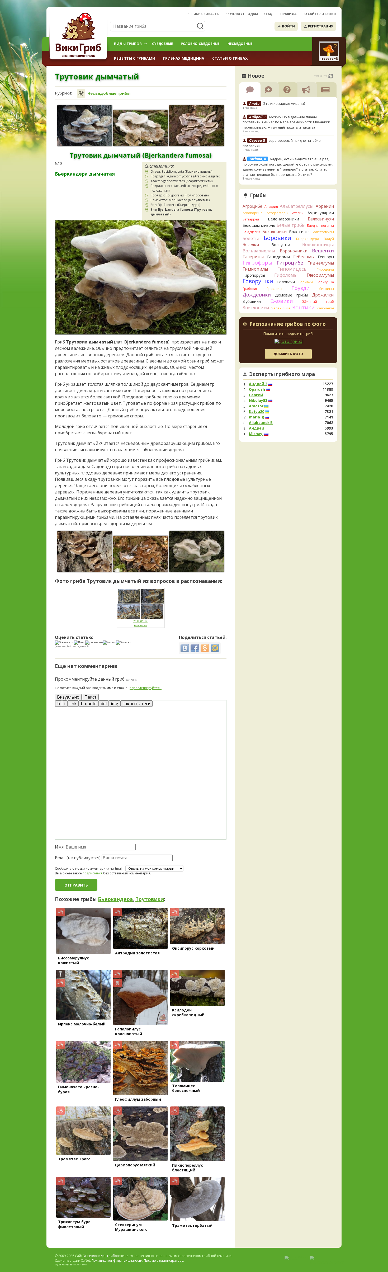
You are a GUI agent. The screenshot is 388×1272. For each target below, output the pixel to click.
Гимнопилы (255, 269)
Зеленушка (280, 308)
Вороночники (293, 251)
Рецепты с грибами (134, 58)
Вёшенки (323, 250)
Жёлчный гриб (318, 301)
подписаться (92, 873)
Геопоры (326, 256)
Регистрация (320, 26)
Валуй (329, 238)
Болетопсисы (323, 231)
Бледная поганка (320, 225)
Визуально (68, 697)
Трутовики (149, 899)
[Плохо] (79, 642)
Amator (256, 406)
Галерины (253, 257)
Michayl (256, 434)
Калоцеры (325, 308)
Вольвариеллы (259, 251)
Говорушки (258, 281)
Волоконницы (318, 244)
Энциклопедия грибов (101, 1256)
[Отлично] (123, 642)
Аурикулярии (320, 212)
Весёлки (251, 244)
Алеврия (271, 206)
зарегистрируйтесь (146, 687)
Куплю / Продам (243, 14)
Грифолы (274, 288)
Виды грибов (128, 43)
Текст (91, 697)
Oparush (257, 389)
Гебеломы (303, 257)
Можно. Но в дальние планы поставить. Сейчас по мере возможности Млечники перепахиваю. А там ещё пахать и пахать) (286, 122)
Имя (59, 847)
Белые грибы (291, 225)
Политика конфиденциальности (117, 1260)
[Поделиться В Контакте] (185, 648)
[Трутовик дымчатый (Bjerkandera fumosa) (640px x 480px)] (196, 125)
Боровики (277, 238)
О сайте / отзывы (320, 14)
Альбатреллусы (297, 206)
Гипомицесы (292, 269)
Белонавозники (283, 219)
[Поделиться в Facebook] (195, 648)
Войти (288, 26)
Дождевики (257, 294)
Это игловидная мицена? (284, 103)
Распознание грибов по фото (287, 324)
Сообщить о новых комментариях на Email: (89, 868)
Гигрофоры (257, 262)
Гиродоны (325, 269)
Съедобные (162, 43)
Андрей (256, 428)
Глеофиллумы (320, 275)
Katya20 (256, 411)
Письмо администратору (163, 1260)
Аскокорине (253, 212)
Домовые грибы (291, 295)
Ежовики (281, 300)
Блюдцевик (251, 232)
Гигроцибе (290, 262)
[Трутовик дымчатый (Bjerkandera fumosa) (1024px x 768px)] (196, 551)
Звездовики (256, 307)
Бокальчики (274, 231)
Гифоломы (286, 275)
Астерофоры (277, 212)
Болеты (251, 238)
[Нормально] (94, 642)
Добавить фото (288, 354)
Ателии (298, 213)
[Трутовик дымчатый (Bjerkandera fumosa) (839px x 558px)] (140, 554)
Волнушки (280, 244)
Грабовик (250, 288)
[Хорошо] (109, 642)
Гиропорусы (254, 275)
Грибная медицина (183, 58)
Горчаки (306, 282)
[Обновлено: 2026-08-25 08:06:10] (330, 76)
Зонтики (303, 307)
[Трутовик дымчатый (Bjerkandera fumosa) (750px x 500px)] (140, 128)
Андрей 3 (258, 384)
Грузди (300, 287)
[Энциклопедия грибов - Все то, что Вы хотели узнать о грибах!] (79, 36)
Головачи (286, 281)
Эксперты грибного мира (282, 374)
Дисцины (326, 288)
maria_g (256, 417)
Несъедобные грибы (108, 93)
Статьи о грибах (230, 58)
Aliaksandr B (261, 423)
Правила (288, 14)
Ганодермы (278, 256)
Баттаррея (251, 219)
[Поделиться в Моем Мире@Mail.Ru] (215, 648)
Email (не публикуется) (78, 858)
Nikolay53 (258, 400)
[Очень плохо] (64, 642)
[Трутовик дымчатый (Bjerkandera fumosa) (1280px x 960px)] (84, 125)
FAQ (269, 14)
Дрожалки (323, 295)
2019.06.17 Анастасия (140, 623)
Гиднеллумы (320, 263)
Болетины (299, 231)
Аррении (325, 206)
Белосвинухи (321, 219)
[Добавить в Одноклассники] (205, 648)
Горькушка (325, 282)
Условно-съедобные (200, 43)
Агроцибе (252, 206)
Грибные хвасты (205, 14)
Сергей (256, 395)
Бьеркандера (115, 899)
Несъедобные (240, 43)
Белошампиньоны (259, 225)
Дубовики (252, 301)
